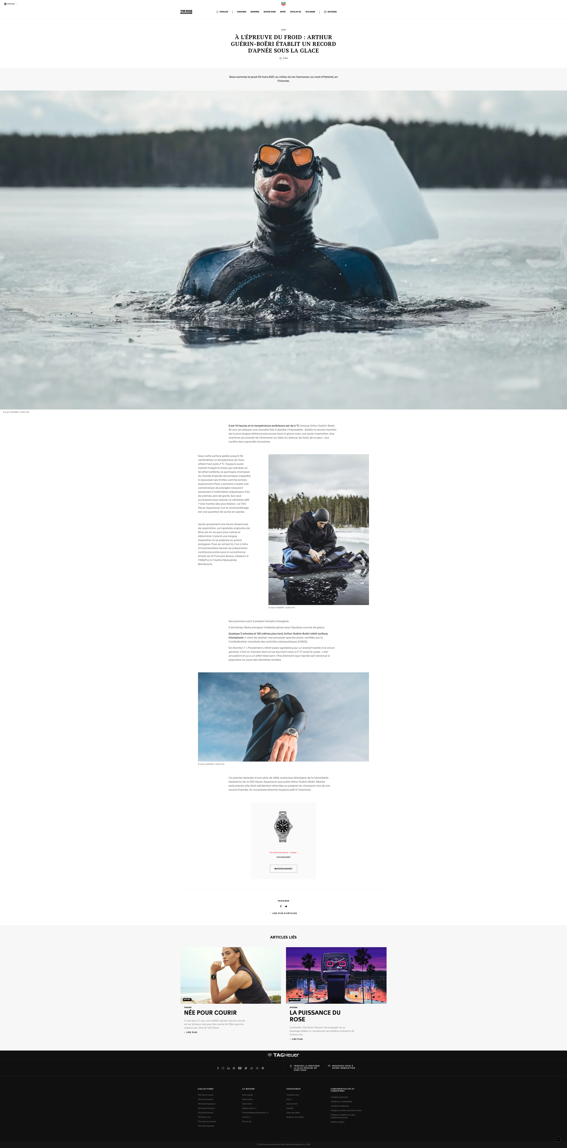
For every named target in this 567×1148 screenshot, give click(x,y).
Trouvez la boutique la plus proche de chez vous (307, 1068)
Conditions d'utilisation (340, 1106)
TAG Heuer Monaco (206, 1113)
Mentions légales (337, 1122)
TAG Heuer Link (204, 1117)
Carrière (245, 1117)
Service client (291, 1104)
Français (10, 4)
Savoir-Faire (247, 1104)
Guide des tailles (293, 1113)
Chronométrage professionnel (254, 1113)
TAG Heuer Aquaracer (206, 1104)
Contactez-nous (292, 1095)
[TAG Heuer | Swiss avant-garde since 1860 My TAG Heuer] (283, 1056)
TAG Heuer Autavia (205, 1099)
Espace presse (248, 1108)
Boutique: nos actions (295, 1117)
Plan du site (247, 1122)
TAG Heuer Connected (207, 1122)
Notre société (247, 1095)
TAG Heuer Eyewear (206, 1126)
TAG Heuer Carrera (205, 1095)
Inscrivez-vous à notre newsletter (343, 1067)
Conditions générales (339, 1097)
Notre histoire (247, 1099)
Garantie (289, 1108)
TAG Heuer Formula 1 (206, 1108)
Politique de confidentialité (341, 1102)
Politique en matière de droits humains (346, 1110)
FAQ (288, 1099)
